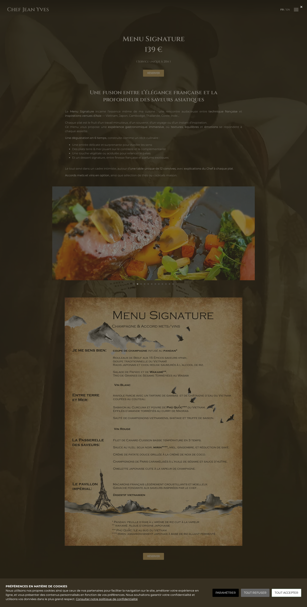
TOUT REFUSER (255, 592)
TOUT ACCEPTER (286, 592)
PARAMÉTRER (226, 592)
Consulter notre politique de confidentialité (107, 599)
